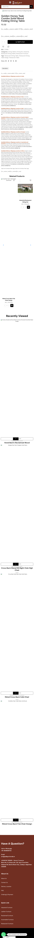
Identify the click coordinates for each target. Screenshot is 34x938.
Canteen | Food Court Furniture (17, 695)
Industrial (26, 52)
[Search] (31, 6)
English (7, 937)
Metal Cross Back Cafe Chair (17, 697)
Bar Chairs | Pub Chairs (17, 566)
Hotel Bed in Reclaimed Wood (17, 443)
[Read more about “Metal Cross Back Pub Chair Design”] (11, 305)
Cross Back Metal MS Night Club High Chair (17, 569)
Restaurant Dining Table (12, 56)
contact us (25, 94)
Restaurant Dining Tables (8, 53)
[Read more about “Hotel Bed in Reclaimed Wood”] (16, 438)
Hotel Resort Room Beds (17, 441)
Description (5, 68)
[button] (10, 2)
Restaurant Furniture (22, 53)
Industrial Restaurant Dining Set (25, 201)
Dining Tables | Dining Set (15, 52)
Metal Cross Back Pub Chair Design (8, 299)
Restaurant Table (14, 57)
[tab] (5, 68)
